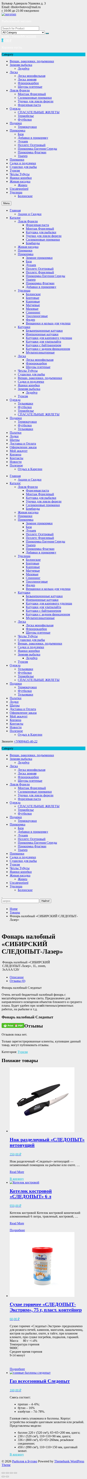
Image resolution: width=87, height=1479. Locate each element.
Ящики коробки (21, 178)
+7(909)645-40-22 (25, 741)
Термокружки (27, 127)
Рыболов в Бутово (24, 1461)
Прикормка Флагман (32, 152)
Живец (22, 185)
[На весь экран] (11, 1473)
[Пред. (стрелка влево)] (3, 1476)
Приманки (17, 159)
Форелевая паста (29, 105)
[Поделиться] (7, 1473)
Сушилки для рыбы (23, 167)
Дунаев (23, 141)
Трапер (23, 156)
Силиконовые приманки (35, 97)
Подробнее (17, 1230)
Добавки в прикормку (33, 137)
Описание (17, 977)
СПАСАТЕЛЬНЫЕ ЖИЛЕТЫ (38, 112)
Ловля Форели (20, 90)
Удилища (16, 192)
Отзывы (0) (17, 981)
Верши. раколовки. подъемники (32, 61)
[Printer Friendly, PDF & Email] (13, 1025)
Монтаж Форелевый (32, 94)
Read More (17, 1172)
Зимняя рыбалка (21, 65)
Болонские (25, 196)
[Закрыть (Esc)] (3, 1473)
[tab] (47, 977)
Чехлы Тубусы (20, 174)
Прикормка (17, 130)
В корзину (17, 1178)
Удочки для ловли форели (35, 101)
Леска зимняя (27, 79)
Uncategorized (19, 188)
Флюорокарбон (28, 83)
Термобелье (26, 116)
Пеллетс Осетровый (32, 145)
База (21, 134)
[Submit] (47, 33)
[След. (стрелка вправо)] (7, 1476)
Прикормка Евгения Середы (37, 148)
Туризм (15, 170)
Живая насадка (20, 181)
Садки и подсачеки (23, 163)
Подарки (16, 123)
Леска (14, 72)
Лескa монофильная (31, 76)
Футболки (25, 119)
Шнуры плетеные (30, 86)
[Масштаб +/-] (15, 1473)
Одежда (15, 108)
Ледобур (23, 68)
